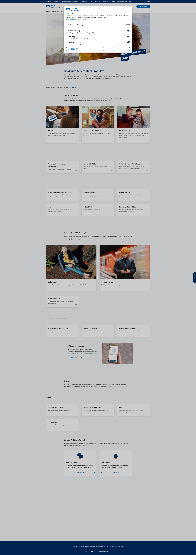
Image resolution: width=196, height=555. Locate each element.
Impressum (83, 19)
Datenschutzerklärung (72, 19)
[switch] (128, 30)
